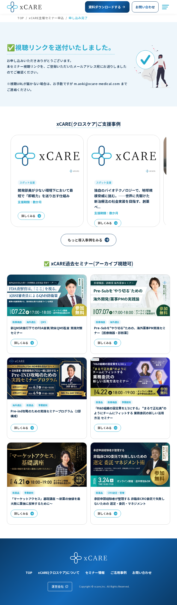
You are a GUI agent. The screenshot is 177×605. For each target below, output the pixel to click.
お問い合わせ (142, 572)
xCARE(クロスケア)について (59, 572)
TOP (20, 18)
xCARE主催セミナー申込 (46, 18)
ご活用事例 (118, 572)
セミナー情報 (95, 572)
